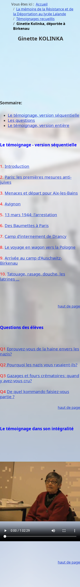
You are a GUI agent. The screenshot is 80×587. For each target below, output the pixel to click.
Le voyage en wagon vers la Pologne (40, 247)
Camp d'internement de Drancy (35, 236)
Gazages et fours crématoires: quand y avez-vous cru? (39, 378)
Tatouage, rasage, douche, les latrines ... (32, 276)
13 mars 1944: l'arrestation (31, 214)
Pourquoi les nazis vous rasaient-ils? (41, 364)
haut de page (69, 306)
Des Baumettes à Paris (27, 225)
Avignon (13, 204)
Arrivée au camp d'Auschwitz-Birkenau (31, 260)
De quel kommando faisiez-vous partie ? (34, 394)
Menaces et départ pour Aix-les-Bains (41, 193)
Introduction (17, 166)
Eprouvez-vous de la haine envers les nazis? (39, 351)
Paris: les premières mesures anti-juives (36, 179)
